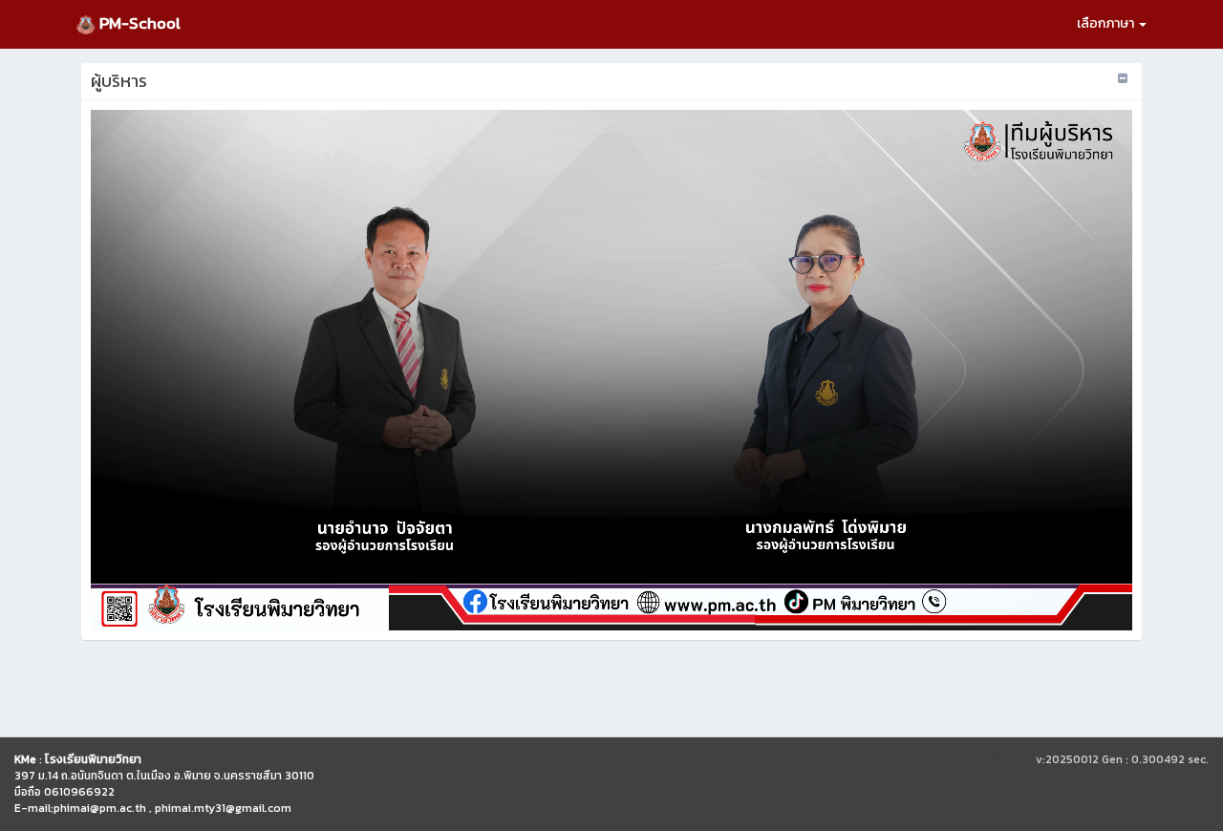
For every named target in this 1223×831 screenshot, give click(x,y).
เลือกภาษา (1107, 23)
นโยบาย (1007, 759)
